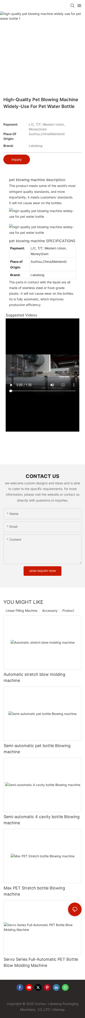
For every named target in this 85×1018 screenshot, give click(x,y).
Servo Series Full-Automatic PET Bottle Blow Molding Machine (41, 962)
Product (68, 610)
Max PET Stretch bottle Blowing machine (34, 891)
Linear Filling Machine (21, 610)
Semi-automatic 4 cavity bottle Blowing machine (42, 819)
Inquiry (17, 159)
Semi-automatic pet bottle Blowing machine (37, 748)
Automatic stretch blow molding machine (34, 677)
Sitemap (59, 1009)
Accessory (50, 610)
